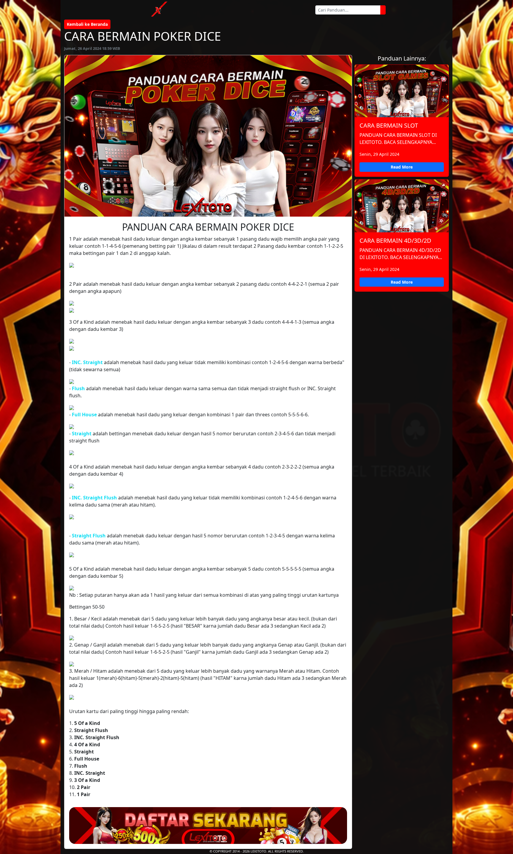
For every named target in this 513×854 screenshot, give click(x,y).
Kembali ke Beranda (87, 24)
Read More (402, 167)
